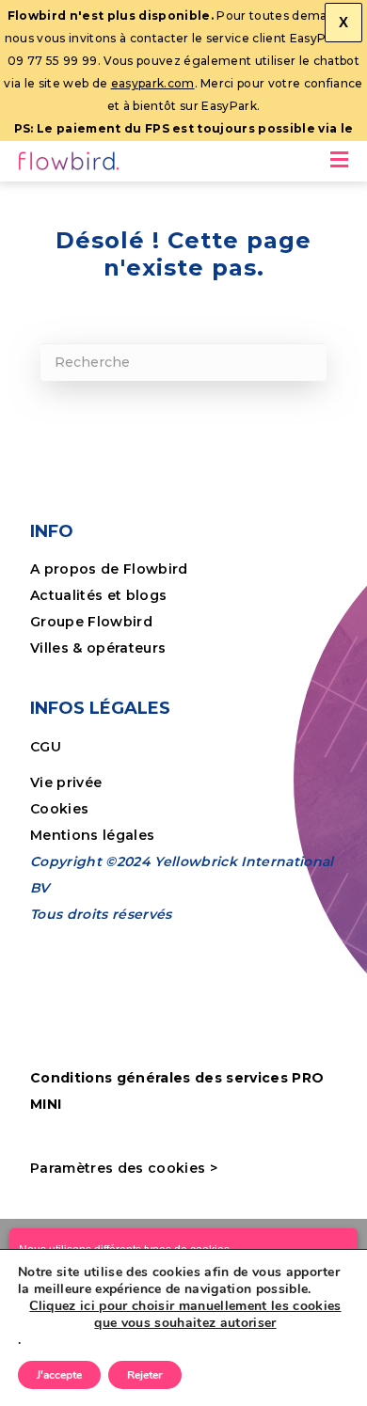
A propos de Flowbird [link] (109, 569)
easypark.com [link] (153, 83)
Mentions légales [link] (92, 835)
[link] (70, 163)
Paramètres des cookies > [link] (123, 1168)
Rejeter (145, 1374)
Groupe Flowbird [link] (93, 621)
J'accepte (59, 1374)
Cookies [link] (61, 808)
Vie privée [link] (66, 782)
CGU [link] (45, 746)
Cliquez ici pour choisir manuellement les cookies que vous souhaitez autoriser (185, 1315)
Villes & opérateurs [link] (98, 648)
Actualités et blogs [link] (98, 595)
